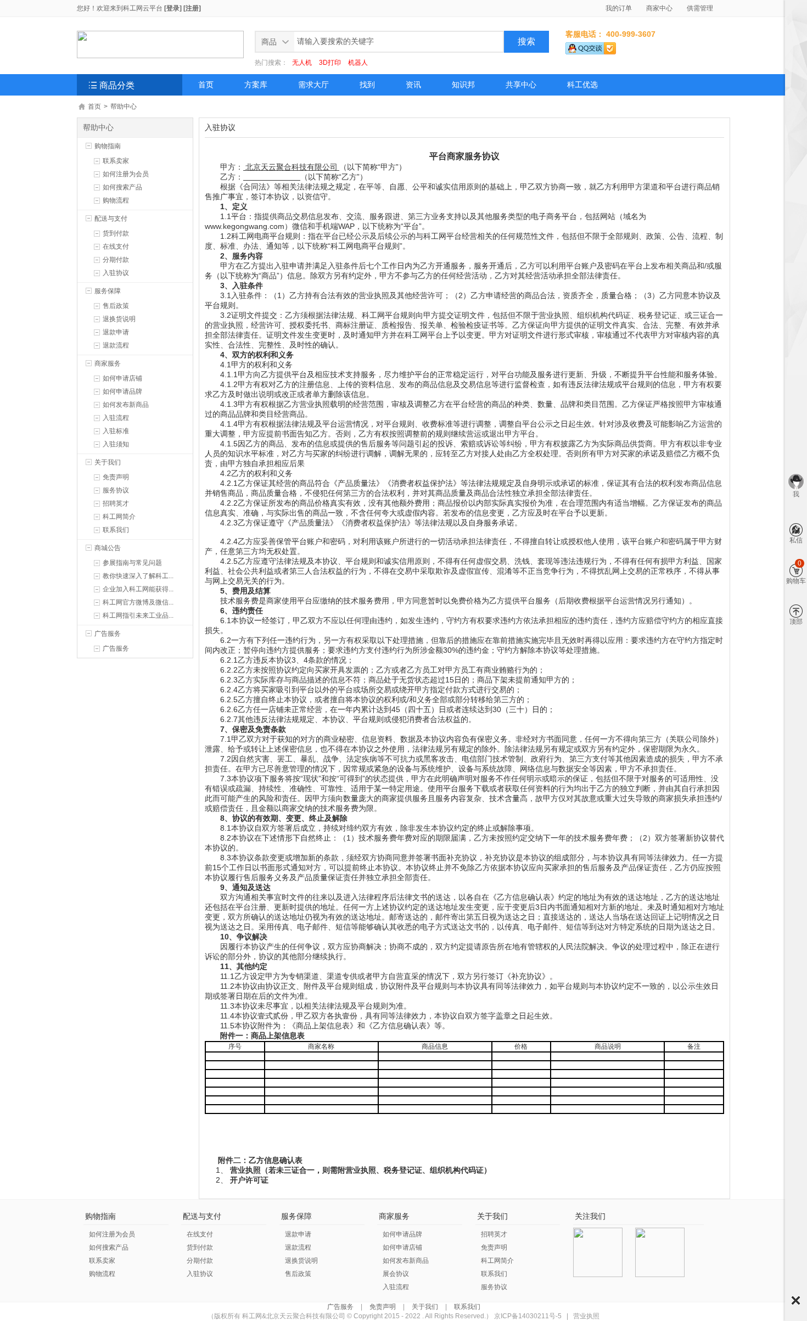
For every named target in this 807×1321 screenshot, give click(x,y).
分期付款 (116, 260)
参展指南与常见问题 (132, 563)
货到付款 (116, 233)
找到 (367, 85)
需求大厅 (313, 85)
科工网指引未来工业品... (138, 615)
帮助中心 (123, 106)
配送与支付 (110, 218)
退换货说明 (119, 319)
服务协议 (116, 490)
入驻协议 (116, 273)
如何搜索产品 (122, 187)
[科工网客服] (590, 46)
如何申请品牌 (122, 391)
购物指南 (107, 146)
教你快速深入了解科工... (138, 576)
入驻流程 (116, 418)
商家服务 (107, 363)
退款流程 (116, 345)
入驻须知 (116, 444)
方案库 (255, 85)
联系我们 (116, 530)
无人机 (302, 62)
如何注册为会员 (126, 174)
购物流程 (116, 200)
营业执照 (586, 1316)
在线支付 (116, 246)
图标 (796, 1300)
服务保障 (107, 291)
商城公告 (107, 548)
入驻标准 (116, 431)
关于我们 (107, 462)
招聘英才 (116, 503)
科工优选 (582, 85)
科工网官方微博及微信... (138, 602)
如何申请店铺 (122, 378)
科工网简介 (119, 516)
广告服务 (107, 633)
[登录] (173, 8)
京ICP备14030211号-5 (528, 1316)
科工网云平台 (142, 8)
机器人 (358, 62)
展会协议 (396, 1274)
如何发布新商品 (126, 404)
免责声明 (116, 477)
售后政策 (116, 306)
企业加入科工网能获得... (138, 589)
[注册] (192, 8)
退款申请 (116, 332)
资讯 (413, 85)
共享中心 (521, 85)
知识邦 (463, 85)
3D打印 (330, 62)
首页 (206, 85)
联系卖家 (116, 161)
